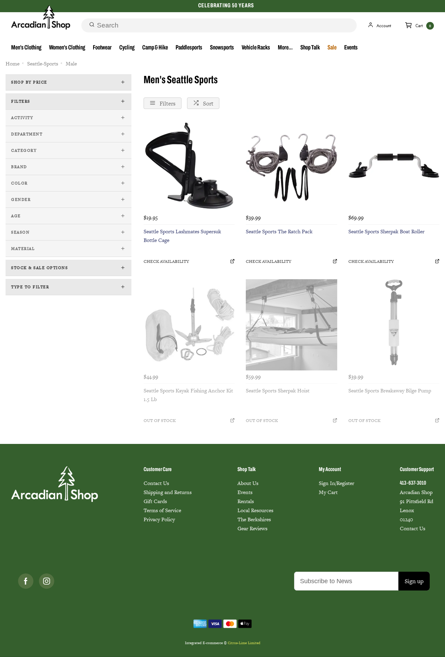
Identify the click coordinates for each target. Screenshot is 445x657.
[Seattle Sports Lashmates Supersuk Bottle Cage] (189, 165)
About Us (247, 483)
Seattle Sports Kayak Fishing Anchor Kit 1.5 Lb (188, 395)
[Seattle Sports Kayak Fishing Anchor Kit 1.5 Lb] (189, 324)
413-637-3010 (413, 483)
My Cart (328, 492)
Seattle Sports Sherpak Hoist (277, 390)
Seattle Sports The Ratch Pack (279, 231)
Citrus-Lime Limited (244, 643)
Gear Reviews (252, 528)
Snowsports (222, 48)
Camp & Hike (155, 48)
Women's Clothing (67, 48)
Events (351, 48)
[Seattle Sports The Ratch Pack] (291, 165)
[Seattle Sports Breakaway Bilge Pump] (393, 324)
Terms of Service (162, 510)
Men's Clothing (26, 48)
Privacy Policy (159, 519)
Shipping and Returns (168, 492)
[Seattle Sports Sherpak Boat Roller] (393, 165)
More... (285, 48)
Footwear (102, 48)
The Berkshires (254, 519)
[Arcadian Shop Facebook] (25, 581)
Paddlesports (189, 48)
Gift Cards (155, 501)
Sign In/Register (336, 483)
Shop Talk (310, 48)
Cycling (127, 48)
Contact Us (156, 483)
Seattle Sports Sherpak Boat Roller (386, 231)
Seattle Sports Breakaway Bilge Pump (389, 390)
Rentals (245, 501)
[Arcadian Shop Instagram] (46, 581)
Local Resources (255, 510)
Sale (332, 48)
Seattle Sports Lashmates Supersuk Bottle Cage (182, 236)
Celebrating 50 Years (226, 6)
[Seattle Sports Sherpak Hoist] (291, 324)
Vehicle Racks (256, 48)
